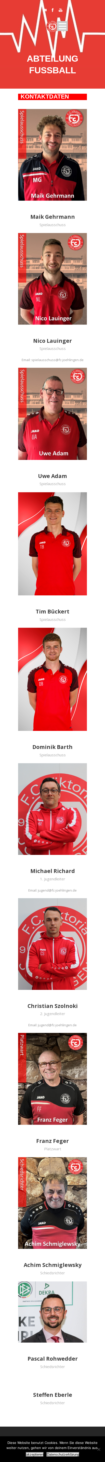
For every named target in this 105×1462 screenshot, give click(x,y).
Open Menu (62, 26)
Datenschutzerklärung (63, 1454)
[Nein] (98, 1449)
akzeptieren (34, 1454)
